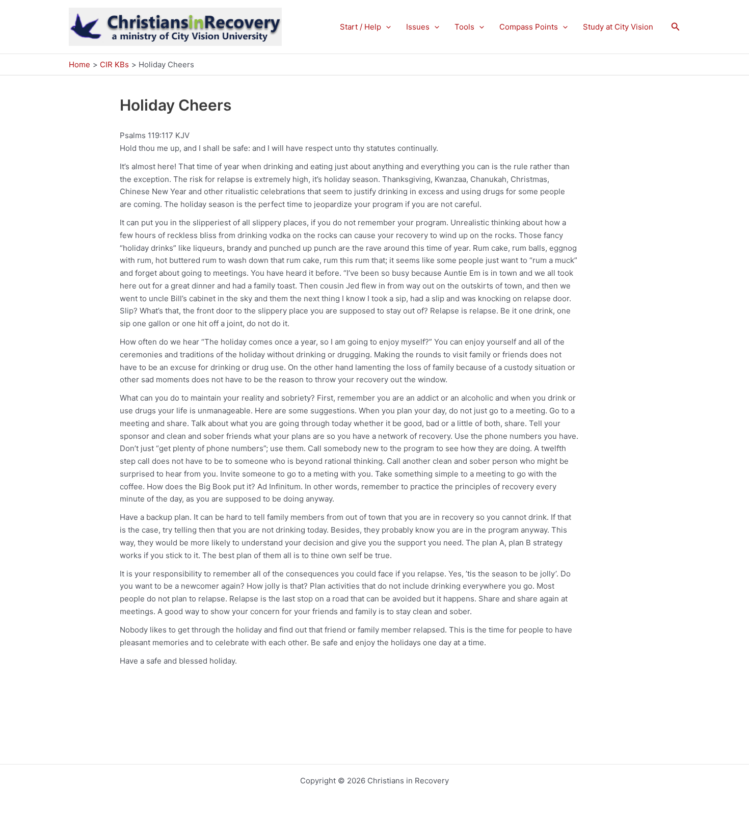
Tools (464, 27)
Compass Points (528, 27)
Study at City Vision (618, 27)
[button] (386, 27)
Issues (418, 27)
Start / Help (360, 27)
